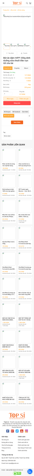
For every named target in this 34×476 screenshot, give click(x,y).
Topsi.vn (6, 422)
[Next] (30, 46)
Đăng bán (17, 103)
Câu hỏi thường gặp (7, 445)
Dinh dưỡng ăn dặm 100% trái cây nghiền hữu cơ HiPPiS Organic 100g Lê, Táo (8, 190)
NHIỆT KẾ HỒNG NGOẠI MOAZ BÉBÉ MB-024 (24, 346)
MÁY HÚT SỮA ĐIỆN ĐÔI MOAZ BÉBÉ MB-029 (25, 371)
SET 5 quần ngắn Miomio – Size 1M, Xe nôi (25, 190)
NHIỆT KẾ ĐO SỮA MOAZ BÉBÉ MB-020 (8, 398)
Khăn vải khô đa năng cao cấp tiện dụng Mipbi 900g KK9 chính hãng (8, 165)
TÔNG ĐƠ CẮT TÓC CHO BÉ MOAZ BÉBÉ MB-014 (24, 398)
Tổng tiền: (22, 91)
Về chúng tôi (5, 439)
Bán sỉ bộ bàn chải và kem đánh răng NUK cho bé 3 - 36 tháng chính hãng (25, 293)
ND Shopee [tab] (7, 111)
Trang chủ (6, 10)
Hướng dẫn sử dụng (7, 442)
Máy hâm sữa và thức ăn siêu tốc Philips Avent (8, 215)
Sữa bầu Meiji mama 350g (8, 242)
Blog (3, 450)
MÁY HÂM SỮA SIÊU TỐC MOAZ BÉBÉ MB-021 (8, 371)
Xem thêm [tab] (25, 111)
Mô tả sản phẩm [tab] (8, 115)
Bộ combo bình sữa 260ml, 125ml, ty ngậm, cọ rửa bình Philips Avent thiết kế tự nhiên (25, 215)
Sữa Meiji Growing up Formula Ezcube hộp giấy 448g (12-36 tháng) (25, 268)
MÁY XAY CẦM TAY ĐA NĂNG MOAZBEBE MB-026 (8, 319)
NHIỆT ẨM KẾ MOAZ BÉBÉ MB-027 (8, 346)
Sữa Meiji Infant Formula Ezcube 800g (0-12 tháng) (8, 268)
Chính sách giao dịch (23, 439)
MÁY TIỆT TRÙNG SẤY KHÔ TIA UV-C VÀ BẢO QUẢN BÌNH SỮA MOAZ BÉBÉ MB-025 (25, 319)
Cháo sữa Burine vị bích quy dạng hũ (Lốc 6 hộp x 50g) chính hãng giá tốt (25, 165)
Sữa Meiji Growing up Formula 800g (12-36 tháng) (8, 293)
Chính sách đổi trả (23, 442)
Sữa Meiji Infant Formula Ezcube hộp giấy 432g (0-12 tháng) (25, 243)
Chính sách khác (22, 450)
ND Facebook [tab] (16, 111)
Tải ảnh (25, 53)
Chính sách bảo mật (23, 445)
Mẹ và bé (13, 10)
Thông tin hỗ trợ (6, 448)
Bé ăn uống (21, 10)
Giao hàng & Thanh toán (25, 448)
